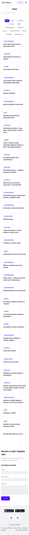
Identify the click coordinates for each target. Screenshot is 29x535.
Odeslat (5, 498)
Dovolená (11, 24)
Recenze (25, 528)
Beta (13, 20)
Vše (7, 20)
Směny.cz (13, 524)
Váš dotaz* (4, 483)
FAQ (15, 528)
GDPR (18, 24)
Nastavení (21, 27)
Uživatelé (8, 34)
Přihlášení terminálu (22, 530)
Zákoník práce (19, 34)
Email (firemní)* (5, 476)
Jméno (3, 469)
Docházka (20, 20)
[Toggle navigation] (27, 2)
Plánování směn (14, 31)
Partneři (3, 530)
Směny (24, 31)
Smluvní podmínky (6, 528)
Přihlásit (20, 2)
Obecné (5, 31)
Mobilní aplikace (10, 27)
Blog (19, 528)
